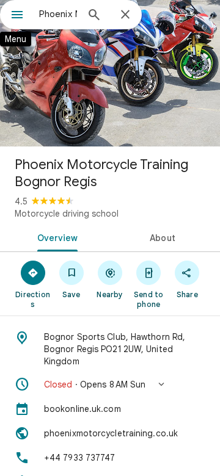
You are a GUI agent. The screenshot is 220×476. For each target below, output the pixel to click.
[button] (110, 384)
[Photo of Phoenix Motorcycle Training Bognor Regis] (110, 73)
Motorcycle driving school (67, 213)
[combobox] (58, 14)
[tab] (55, 236)
